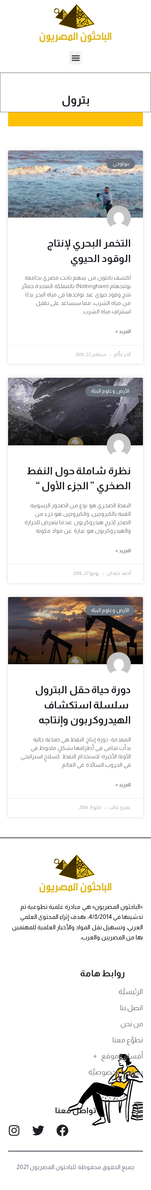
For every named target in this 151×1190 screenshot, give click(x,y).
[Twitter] (38, 1130)
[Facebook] (62, 1130)
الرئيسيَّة (130, 992)
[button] (75, 57)
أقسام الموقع (122, 1056)
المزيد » (123, 331)
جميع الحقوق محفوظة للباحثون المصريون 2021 (75, 1166)
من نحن (131, 1024)
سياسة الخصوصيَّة (115, 1072)
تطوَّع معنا (127, 1040)
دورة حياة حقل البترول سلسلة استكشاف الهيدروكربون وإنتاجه (83, 704)
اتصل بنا (131, 1008)
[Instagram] (14, 1130)
